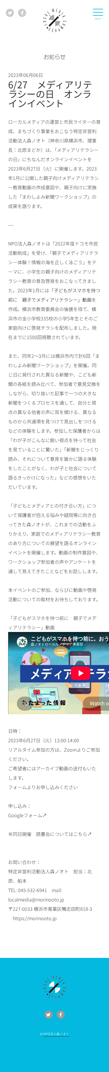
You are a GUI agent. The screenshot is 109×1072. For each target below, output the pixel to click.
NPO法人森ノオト (56, 1033)
